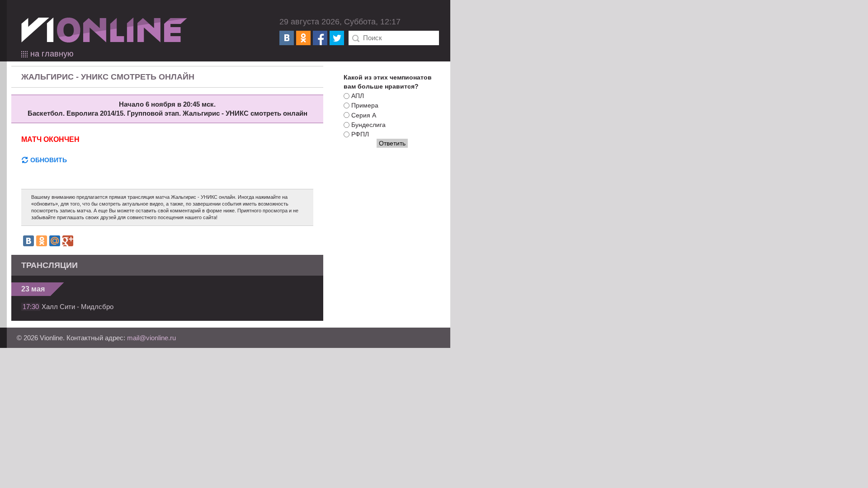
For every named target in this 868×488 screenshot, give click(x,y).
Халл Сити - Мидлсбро (77, 306)
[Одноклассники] (303, 38)
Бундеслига (368, 124)
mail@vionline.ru (151, 338)
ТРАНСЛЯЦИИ (49, 265)
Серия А (363, 115)
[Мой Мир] (54, 240)
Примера (364, 105)
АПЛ (357, 95)
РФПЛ (360, 134)
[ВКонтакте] (286, 38)
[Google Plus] (67, 240)
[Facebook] (320, 38)
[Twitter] (337, 38)
